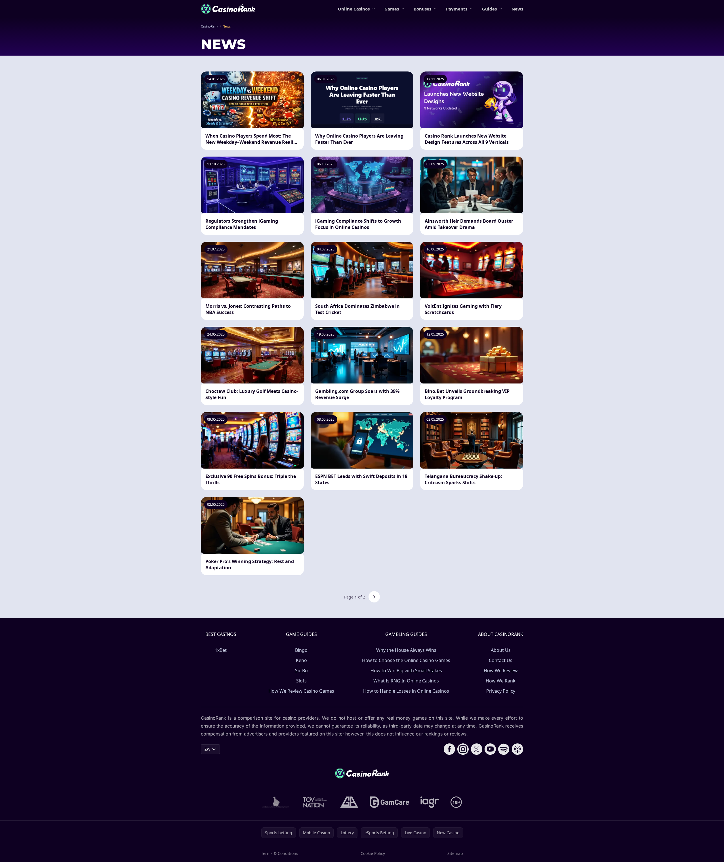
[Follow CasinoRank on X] (476, 749)
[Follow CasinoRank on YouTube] (490, 749)
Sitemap (455, 853)
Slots (301, 681)
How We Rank (500, 681)
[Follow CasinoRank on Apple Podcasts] (517, 749)
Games (391, 9)
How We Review (501, 670)
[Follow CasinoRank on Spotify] (504, 749)
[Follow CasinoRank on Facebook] (449, 749)
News (517, 9)
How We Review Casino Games (301, 691)
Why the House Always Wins (406, 650)
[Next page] (374, 596)
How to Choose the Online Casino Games (406, 660)
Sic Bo (301, 670)
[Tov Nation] (314, 802)
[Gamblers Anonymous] (349, 802)
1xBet (221, 650)
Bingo (301, 650)
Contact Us (500, 660)
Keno (301, 660)
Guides (489, 9)
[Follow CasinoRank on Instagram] (463, 749)
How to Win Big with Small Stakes (406, 670)
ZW (208, 749)
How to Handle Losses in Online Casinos (406, 691)
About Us (501, 650)
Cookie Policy (373, 853)
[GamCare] (389, 802)
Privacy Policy (500, 691)
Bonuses (422, 9)
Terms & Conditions (279, 853)
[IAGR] (429, 802)
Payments (456, 9)
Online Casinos (354, 9)
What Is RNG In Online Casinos (406, 681)
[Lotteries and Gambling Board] (275, 802)
